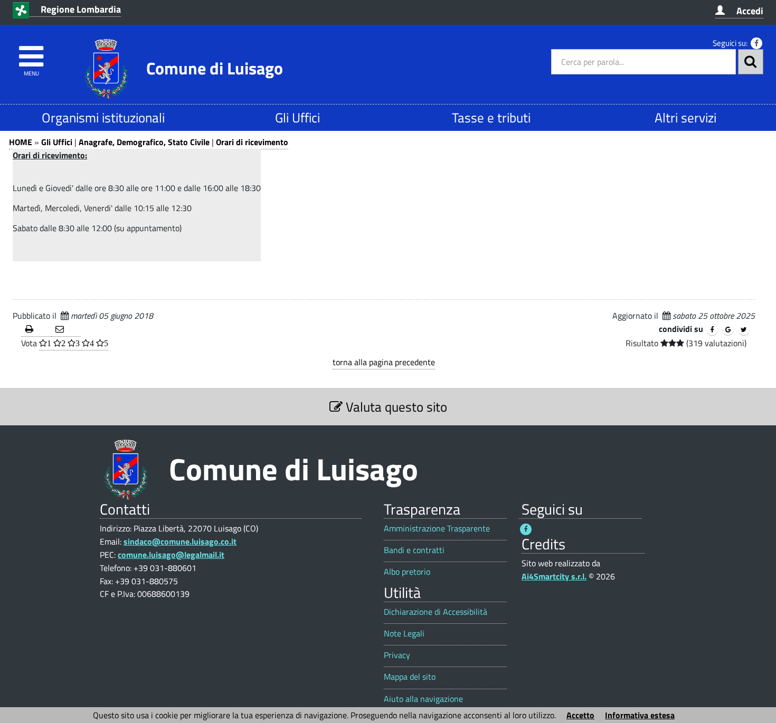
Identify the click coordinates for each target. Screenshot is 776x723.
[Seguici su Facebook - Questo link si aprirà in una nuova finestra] (756, 43)
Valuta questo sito (395, 406)
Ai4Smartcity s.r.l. (554, 576)
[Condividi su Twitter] (744, 330)
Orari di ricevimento (252, 142)
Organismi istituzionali (103, 117)
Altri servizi (685, 117)
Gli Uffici (297, 117)
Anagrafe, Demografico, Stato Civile (144, 142)
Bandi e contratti (414, 550)
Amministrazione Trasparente (437, 529)
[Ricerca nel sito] (750, 61)
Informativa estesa (640, 715)
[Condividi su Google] (728, 330)
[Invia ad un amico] (66, 329)
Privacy (397, 655)
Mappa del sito (410, 677)
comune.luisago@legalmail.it (171, 554)
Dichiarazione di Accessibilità (435, 612)
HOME (20, 142)
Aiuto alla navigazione (423, 699)
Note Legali (404, 634)
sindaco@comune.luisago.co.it (180, 541)
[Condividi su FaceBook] (712, 330)
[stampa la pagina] (36, 329)
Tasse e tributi (491, 117)
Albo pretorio (407, 572)
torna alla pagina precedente (384, 362)
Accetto (580, 715)
